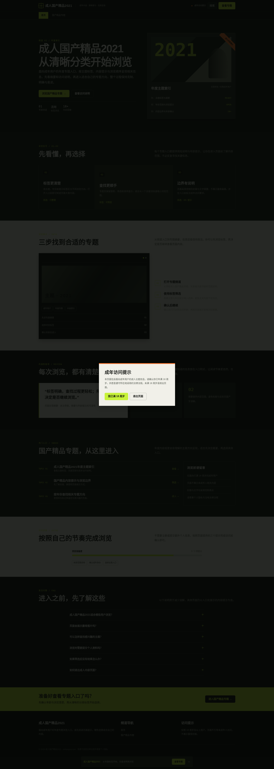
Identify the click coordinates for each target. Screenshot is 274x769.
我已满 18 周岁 (116, 396)
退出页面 (138, 396)
